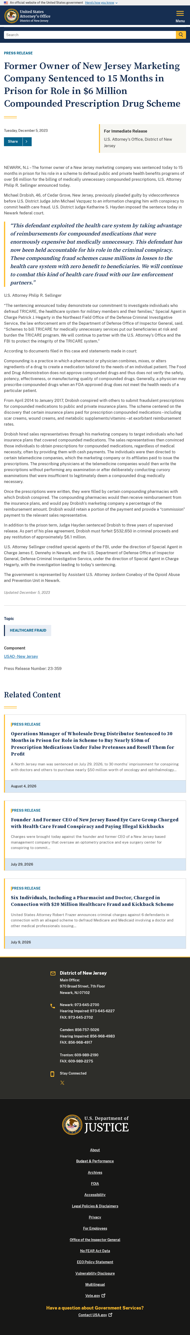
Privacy (95, 1217)
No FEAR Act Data (95, 1251)
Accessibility (95, 1195)
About (95, 1150)
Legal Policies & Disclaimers (95, 1206)
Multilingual (95, 1285)
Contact (92, 1315)
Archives (95, 1172)
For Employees (95, 1228)
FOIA (95, 1184)
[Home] (28, 22)
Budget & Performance (95, 1161)
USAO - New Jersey (21, 656)
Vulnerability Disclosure (95, 1273)
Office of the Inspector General (95, 1240)
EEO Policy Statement (95, 1262)
